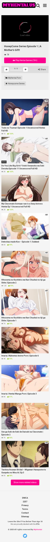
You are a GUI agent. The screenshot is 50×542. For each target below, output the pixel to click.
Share (43, 69)
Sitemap (25, 516)
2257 (25, 502)
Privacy (25, 505)
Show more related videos (25, 482)
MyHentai (38, 529)
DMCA (25, 498)
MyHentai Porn (14, 78)
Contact (25, 513)
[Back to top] (43, 528)
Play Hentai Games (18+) (26, 60)
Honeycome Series (16, 83)
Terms (25, 509)
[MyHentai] (18, 5)
